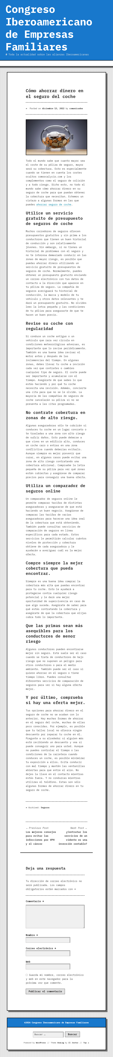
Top (86, 1042)
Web (28, 961)
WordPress (41, 1042)
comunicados (76, 108)
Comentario (35, 901)
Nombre (32, 935)
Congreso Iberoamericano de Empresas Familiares (49, 27)
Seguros (45, 807)
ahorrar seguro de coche (53, 204)
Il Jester (73, 1042)
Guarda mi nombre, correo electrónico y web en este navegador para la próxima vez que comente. (55, 979)
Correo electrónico (41, 948)
